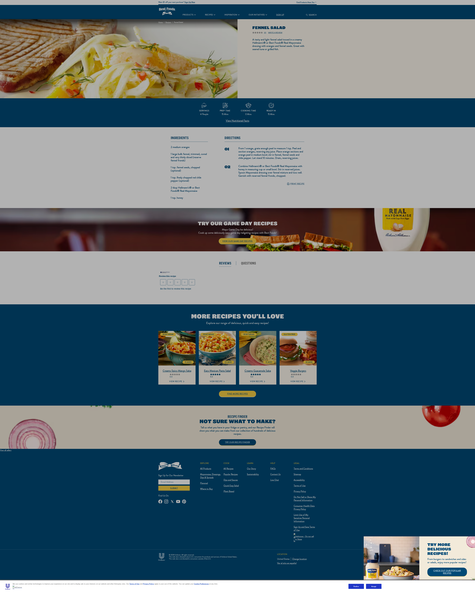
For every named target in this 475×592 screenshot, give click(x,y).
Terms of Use (134, 584)
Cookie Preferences (201, 584)
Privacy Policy (148, 584)
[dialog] (419, 564)
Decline (356, 586)
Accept (373, 586)
